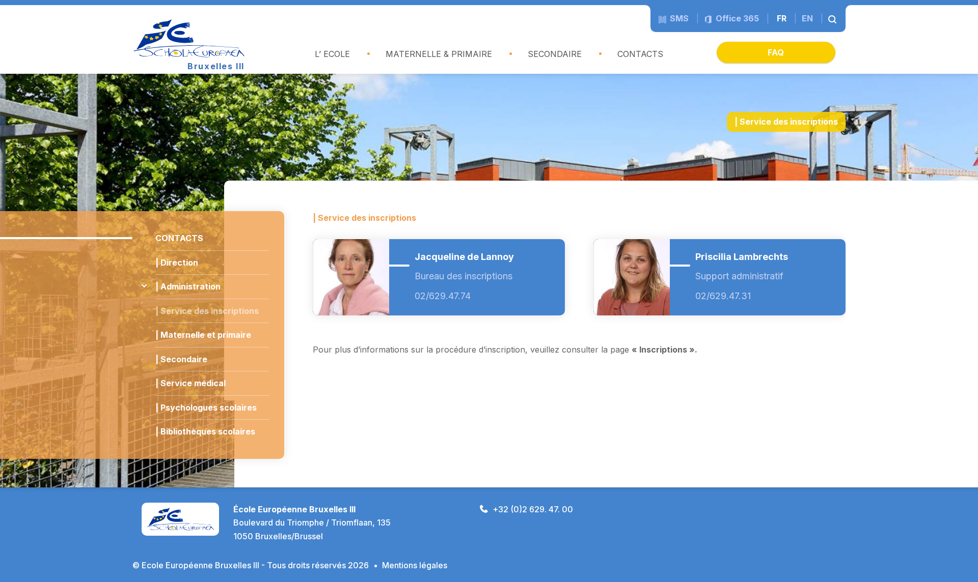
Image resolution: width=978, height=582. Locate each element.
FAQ (776, 52)
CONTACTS (640, 54)
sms (678, 18)
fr (781, 18)
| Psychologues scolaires (206, 407)
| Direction (176, 262)
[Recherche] (833, 18)
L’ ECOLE (332, 54)
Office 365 (736, 18)
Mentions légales (414, 565)
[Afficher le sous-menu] (143, 286)
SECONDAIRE (555, 54)
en (807, 18)
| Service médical (190, 383)
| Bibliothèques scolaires (205, 431)
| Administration (188, 286)
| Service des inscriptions (207, 311)
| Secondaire (181, 359)
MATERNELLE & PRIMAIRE (439, 54)
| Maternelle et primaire (203, 335)
